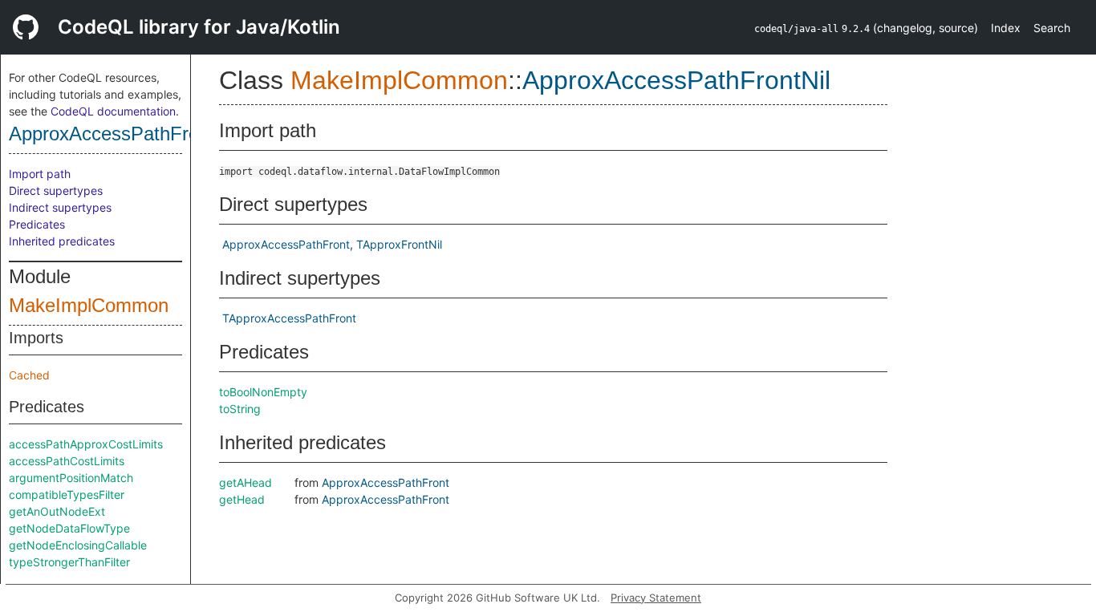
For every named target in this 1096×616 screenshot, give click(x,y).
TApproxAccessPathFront (289, 318)
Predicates (37, 224)
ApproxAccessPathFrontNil (123, 133)
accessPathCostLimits (66, 461)
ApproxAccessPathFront (286, 244)
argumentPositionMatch (71, 477)
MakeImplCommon (88, 305)
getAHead (245, 482)
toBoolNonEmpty (263, 392)
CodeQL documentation (113, 111)
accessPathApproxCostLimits (86, 444)
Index (1006, 27)
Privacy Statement (656, 597)
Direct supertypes (56, 190)
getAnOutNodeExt (57, 511)
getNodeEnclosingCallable (78, 545)
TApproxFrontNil (399, 244)
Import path (40, 173)
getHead (242, 499)
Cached (29, 375)
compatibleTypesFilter (66, 494)
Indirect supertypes (60, 207)
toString (240, 408)
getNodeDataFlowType (69, 528)
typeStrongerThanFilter (69, 562)
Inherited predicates (62, 241)
